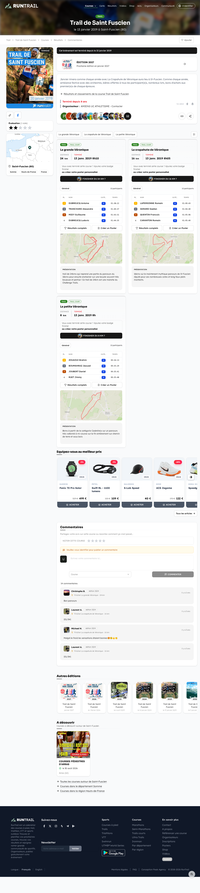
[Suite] (191, 477)
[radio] (11, 127)
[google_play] (73, 826)
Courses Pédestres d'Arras (72, 763)
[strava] (62, 826)
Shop (131, 6)
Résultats (112, 6)
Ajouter (188, 40)
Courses (89, 6)
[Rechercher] (191, 874)
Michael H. (76, 628)
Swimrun (106, 841)
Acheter (74, 504)
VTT (104, 837)
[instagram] (56, 826)
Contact (166, 824)
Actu (139, 6)
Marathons (138, 824)
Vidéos (122, 6)
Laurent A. (76, 610)
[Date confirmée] (60, 768)
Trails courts (138, 833)
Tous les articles (184, 513)
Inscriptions (168, 841)
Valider (75, 848)
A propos (167, 829)
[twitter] (50, 826)
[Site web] (9, 115)
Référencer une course (174, 833)
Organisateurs (151, 6)
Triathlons (107, 833)
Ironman (137, 841)
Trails (105, 829)
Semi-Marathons (141, 829)
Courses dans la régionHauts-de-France (82, 790)
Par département (141, 845)
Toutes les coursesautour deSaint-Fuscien (83, 781)
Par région (137, 849)
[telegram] (68, 826)
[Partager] (190, 116)
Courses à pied (110, 824)
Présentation (69, 269)
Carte (102, 6)
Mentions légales (119, 869)
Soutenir (167, 859)
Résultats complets (77, 228)
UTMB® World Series (113, 845)
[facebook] (17, 115)
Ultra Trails (138, 837)
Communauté (168, 6)
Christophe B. (78, 591)
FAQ (135, 869)
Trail (8, 40)
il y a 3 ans (186, 611)
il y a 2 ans (186, 593)
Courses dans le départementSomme (81, 786)
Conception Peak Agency (153, 869)
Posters (166, 845)
